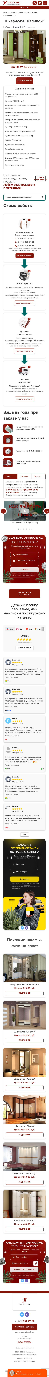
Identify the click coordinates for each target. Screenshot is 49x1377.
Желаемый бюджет (26, 561)
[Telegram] (22, 928)
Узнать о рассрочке (24, 351)
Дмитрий (16, 689)
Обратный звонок (24, 1327)
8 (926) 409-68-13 (26, 246)
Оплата (37, 476)
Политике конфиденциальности (25, 575)
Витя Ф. (15, 806)
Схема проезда (24, 1342)
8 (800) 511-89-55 (26, 238)
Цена (8, 476)
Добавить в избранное (24, 1348)
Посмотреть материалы (24, 594)
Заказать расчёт (25, 81)
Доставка (24, 476)
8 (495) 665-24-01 (26, 242)
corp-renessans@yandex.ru (24, 1332)
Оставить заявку (24, 255)
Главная (7, 13)
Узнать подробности (40, 178)
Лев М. (14, 718)
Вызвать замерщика (24, 303)
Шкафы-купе (20, 13)
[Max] (26, 928)
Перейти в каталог (25, 399)
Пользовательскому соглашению (19, 577)
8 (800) (24, 1321)
